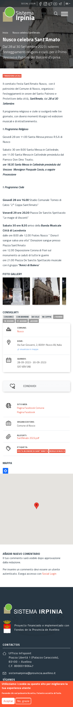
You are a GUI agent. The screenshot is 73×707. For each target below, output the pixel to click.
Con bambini (22, 316)
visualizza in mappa (28, 349)
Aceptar (8, 701)
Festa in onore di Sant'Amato (32, 451)
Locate (5, 471)
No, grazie (23, 701)
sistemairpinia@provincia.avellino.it (32, 673)
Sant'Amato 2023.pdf (28, 438)
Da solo (35, 316)
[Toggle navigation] (64, 14)
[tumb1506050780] (16, 291)
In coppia (46, 316)
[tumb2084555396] (46, 291)
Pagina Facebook (26, 412)
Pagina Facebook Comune (30, 408)
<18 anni (58, 316)
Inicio (5, 32)
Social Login (28, 3)
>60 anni (34, 321)
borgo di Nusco (57, 451)
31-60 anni (22, 321)
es (67, 3)
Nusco (20, 331)
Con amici (8, 316)
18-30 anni (9, 321)
